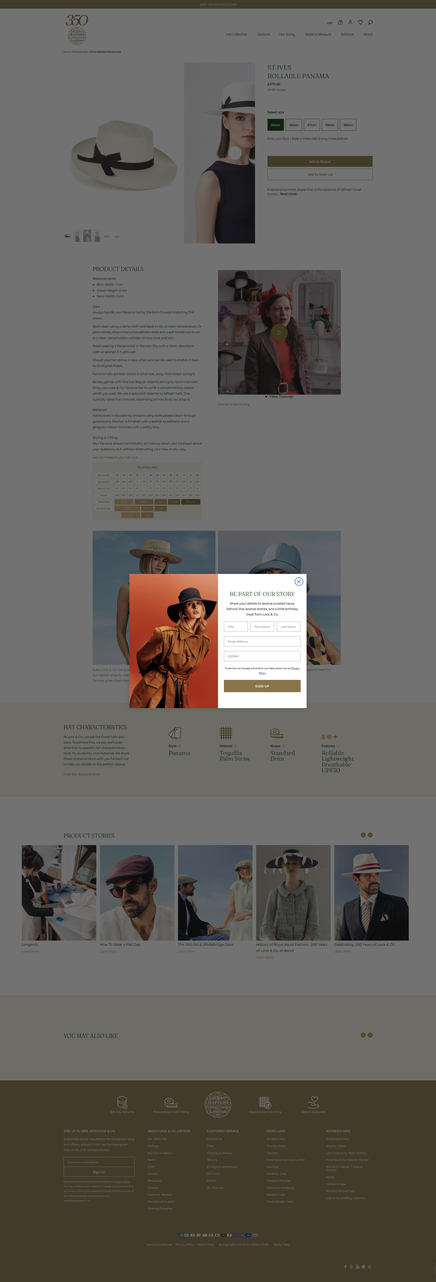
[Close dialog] (299, 581)
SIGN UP (262, 686)
